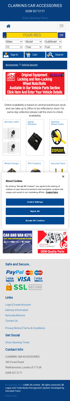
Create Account (22, 304)
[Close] (63, 176)
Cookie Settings (35, 202)
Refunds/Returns (15, 315)
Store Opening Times (17, 342)
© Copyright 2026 (14, 385)
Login (8, 304)
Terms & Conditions (34, 328)
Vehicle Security (30, 65)
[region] (35, 200)
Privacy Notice (13, 328)
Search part (11, 396)
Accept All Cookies (35, 220)
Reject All (35, 211)
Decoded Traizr (13, 391)
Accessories (12, 65)
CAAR (26, 385)
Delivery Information (16, 310)
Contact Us (11, 320)
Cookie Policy (52, 192)
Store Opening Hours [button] (35, 18)
